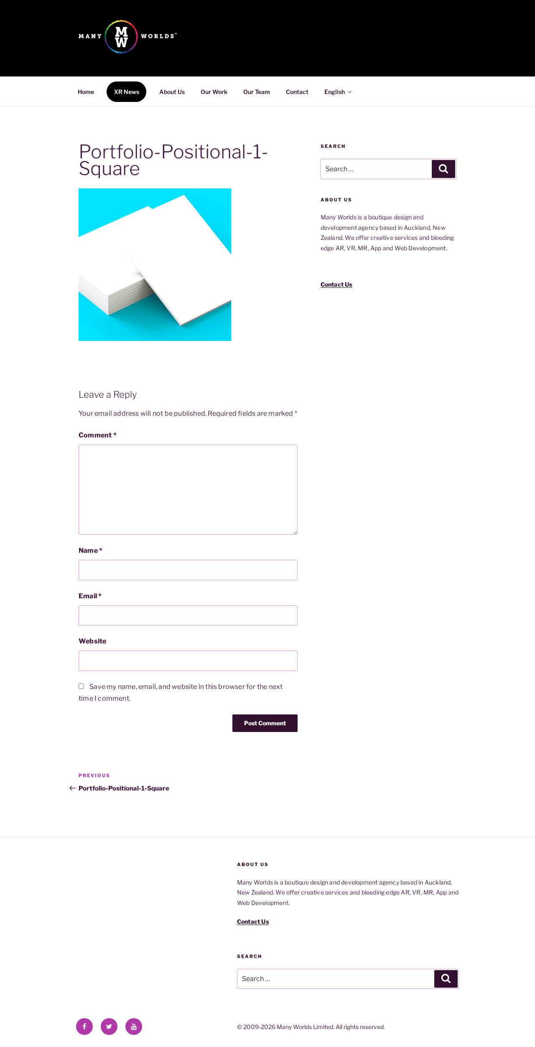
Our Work (214, 91)
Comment (98, 435)
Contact (297, 91)
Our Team (256, 91)
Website (92, 641)
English (334, 91)
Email (90, 596)
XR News (126, 91)
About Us (172, 91)
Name (90, 550)
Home (86, 91)
